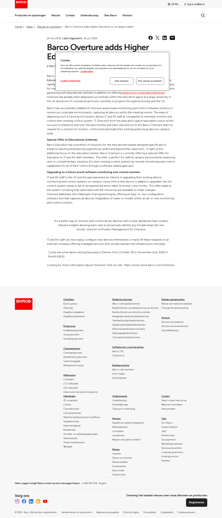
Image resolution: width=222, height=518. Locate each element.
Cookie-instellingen (71, 81)
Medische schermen (122, 299)
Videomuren (69, 375)
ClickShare (68, 299)
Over (163, 418)
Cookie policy (87, 71)
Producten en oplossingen (30, 15)
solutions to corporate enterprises (143, 92)
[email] (172, 38)
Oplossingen (69, 396)
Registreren (196, 502)
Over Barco (110, 15)
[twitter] (157, 38)
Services (165, 318)
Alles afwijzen (122, 81)
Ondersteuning (89, 15)
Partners (127, 15)
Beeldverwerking (120, 365)
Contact (70, 15)
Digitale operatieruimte (173, 299)
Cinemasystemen (71, 348)
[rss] (38, 501)
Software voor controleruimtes (128, 347)
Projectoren (69, 326)
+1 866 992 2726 (93, 483)
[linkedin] (165, 38)
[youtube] (45, 501)
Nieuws (55, 15)
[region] (112, 71)
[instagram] (17, 501)
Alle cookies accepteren (150, 81)
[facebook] (150, 38)
